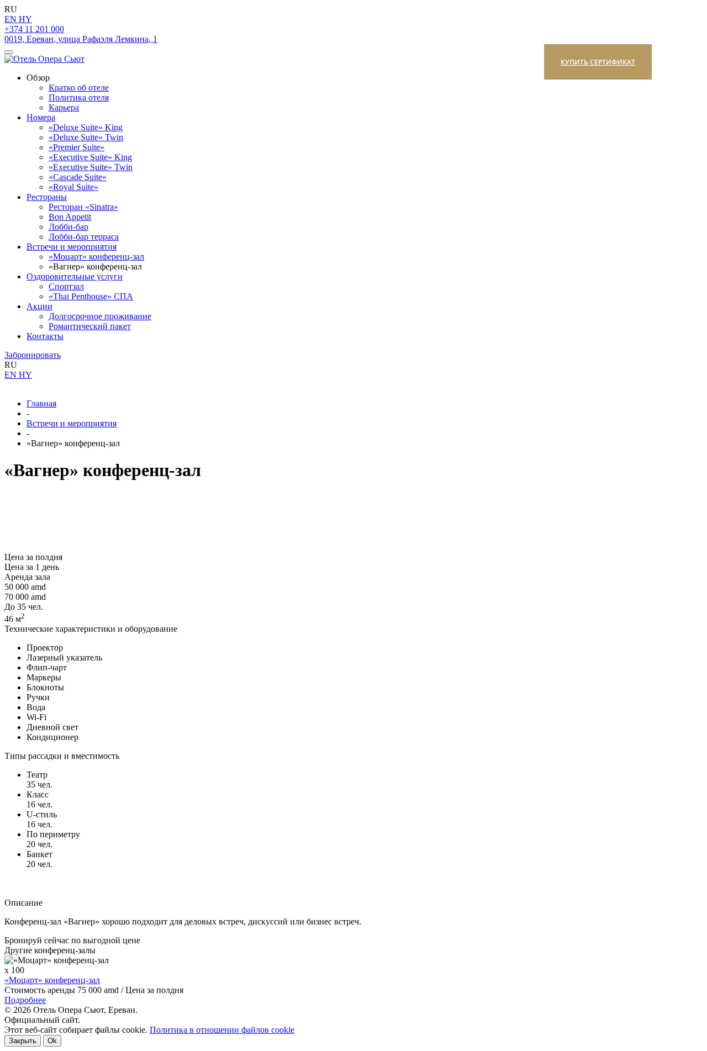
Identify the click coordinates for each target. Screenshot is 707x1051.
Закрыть (22, 1041)
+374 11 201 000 (34, 29)
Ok (52, 1041)
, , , (80, 39)
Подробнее (25, 1000)
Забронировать (32, 355)
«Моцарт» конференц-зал (52, 980)
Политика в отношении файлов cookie (222, 1029)
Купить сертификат (598, 62)
